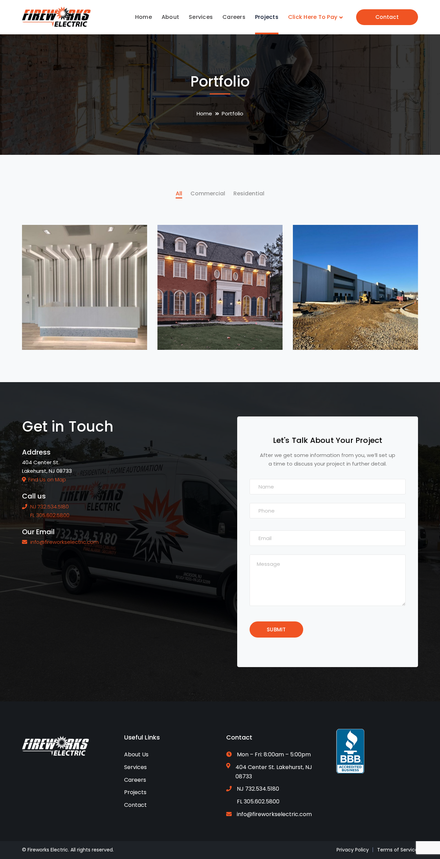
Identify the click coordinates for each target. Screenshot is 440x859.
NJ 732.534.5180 (258, 789)
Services (135, 767)
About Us (136, 754)
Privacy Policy (353, 849)
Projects (135, 792)
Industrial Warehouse (362, 334)
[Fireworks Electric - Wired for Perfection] (56, 16)
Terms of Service (397, 849)
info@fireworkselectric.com (274, 814)
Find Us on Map (47, 479)
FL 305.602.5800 (258, 801)
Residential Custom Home (234, 334)
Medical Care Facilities (93, 334)
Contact (387, 17)
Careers (135, 780)
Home (204, 113)
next (129, 241)
